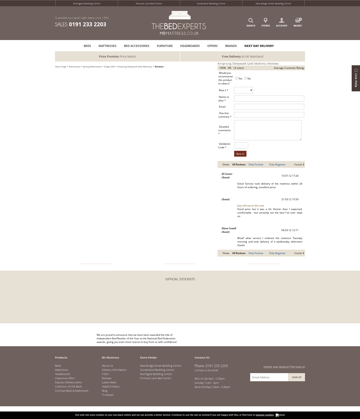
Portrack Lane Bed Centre (149, 3)
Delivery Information (114, 370)
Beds (58, 365)
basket (298, 22)
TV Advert (108, 395)
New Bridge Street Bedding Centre (273, 3)
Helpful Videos (111, 386)
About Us (107, 365)
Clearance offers (65, 378)
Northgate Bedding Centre (86, 3)
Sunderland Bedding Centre (211, 3)
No (249, 78)
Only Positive (256, 164)
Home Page (60, 66)
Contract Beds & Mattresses (71, 391)
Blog (104, 391)
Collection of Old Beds (68, 386)
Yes (240, 78)
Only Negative (277, 164)
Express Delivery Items (68, 382)
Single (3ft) (109, 66)
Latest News (109, 382)
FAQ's (105, 374)
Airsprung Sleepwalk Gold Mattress (134, 66)
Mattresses (74, 66)
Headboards (62, 374)
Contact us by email (206, 370)
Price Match (117, 56)
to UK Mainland (242, 56)
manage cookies (265, 415)
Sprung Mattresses (92, 66)
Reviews (159, 66)
